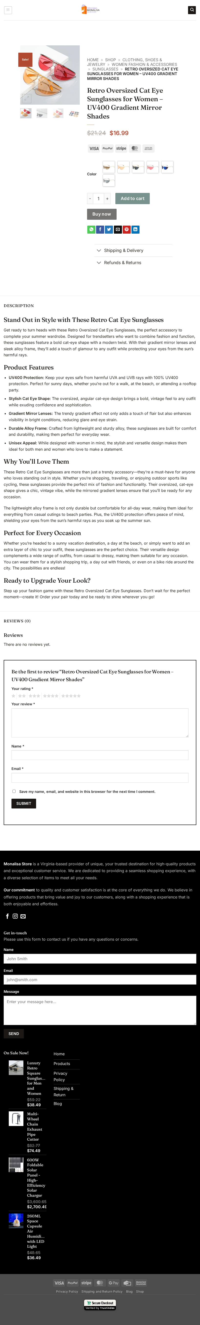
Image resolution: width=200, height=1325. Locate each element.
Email (17, 769)
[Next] (72, 75)
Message (11, 991)
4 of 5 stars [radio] (50, 696)
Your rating (22, 689)
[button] (8, 10)
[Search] (192, 10)
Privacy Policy (67, 1291)
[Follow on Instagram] (15, 916)
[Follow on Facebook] (7, 916)
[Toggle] (99, 251)
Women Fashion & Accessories (144, 64)
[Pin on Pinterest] (127, 230)
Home (93, 59)
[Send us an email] (23, 916)
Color (92, 174)
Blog (129, 1291)
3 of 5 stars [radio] (33, 696)
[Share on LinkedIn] (135, 230)
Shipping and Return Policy (102, 1291)
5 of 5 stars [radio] (70, 696)
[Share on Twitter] (109, 230)
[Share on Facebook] (100, 230)
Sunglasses (105, 69)
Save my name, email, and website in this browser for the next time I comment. (87, 791)
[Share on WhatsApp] (91, 230)
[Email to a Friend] (118, 230)
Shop (110, 59)
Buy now (101, 214)
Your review (23, 704)
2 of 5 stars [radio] (21, 696)
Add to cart (132, 198)
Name (17, 746)
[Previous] (27, 75)
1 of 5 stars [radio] (12, 696)
